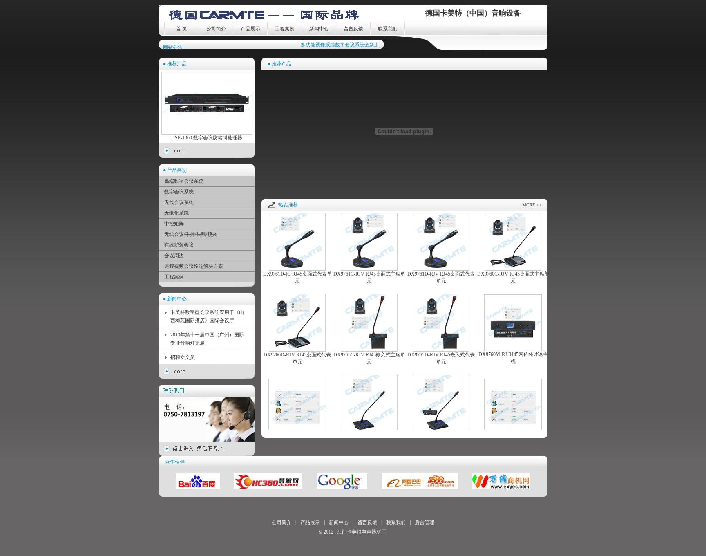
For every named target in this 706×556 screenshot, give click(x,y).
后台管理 (424, 522)
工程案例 (285, 28)
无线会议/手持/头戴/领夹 (190, 234)
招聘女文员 (182, 357)
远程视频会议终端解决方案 (193, 266)
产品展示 (250, 28)
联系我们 (388, 28)
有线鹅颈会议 (179, 245)
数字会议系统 (179, 192)
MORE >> (531, 204)
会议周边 (174, 255)
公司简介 (216, 28)
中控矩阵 (174, 223)
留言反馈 (353, 28)
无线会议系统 (179, 202)
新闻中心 (319, 28)
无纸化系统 (176, 213)
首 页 (181, 28)
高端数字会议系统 (183, 181)
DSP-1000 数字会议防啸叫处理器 (206, 138)
